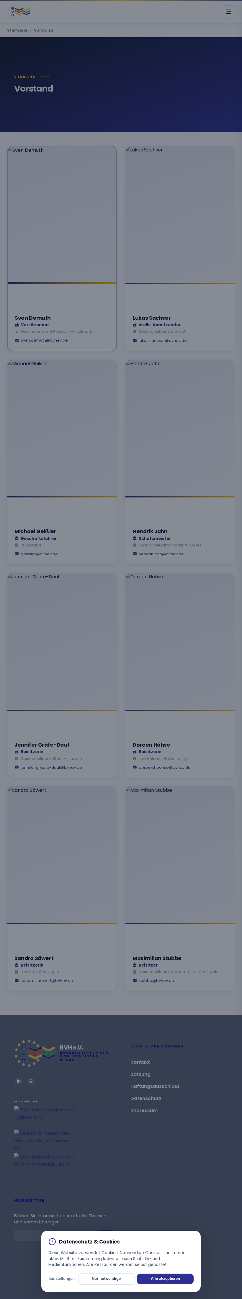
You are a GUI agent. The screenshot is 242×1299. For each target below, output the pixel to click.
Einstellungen (62, 1278)
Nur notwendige (106, 1278)
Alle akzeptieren (165, 1278)
